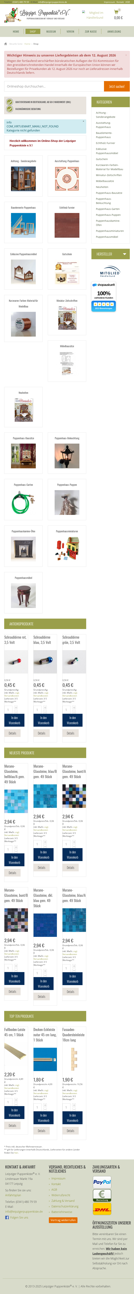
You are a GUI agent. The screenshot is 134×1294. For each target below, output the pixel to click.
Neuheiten (23, 392)
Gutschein (67, 254)
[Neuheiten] (23, 410)
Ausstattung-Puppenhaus (67, 161)
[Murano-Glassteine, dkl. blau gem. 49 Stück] (45, 925)
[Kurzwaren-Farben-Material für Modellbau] (23, 324)
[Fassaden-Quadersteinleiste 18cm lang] (74, 1059)
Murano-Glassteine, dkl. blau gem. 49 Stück (43, 897)
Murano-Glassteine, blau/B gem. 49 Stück (45, 771)
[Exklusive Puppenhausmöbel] (23, 272)
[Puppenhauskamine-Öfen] (23, 549)
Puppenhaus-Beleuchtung (67, 438)
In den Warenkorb (14, 720)
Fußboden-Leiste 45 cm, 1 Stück (14, 1032)
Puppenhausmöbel (23, 578)
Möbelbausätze (67, 346)
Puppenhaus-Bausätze (23, 438)
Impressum (109, 2)
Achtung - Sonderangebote (23, 161)
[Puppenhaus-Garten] (23, 502)
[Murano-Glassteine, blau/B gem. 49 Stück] (45, 796)
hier (16, 1152)
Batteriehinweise (61, 1212)
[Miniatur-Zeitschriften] (67, 318)
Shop (33, 31)
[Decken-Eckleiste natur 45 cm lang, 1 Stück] (45, 1059)
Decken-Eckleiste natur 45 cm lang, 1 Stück (45, 1034)
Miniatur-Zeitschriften (67, 300)
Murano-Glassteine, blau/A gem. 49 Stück (74, 895)
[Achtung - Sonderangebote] (23, 178)
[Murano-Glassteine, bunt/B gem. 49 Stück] (16, 920)
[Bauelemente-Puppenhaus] (23, 225)
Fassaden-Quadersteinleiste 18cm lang (73, 1034)
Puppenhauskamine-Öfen (23, 531)
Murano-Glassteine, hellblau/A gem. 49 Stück (14, 773)
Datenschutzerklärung (64, 1206)
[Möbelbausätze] (67, 364)
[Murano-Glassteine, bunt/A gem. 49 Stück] (74, 796)
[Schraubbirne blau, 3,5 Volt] (45, 662)
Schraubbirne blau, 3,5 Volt (42, 639)
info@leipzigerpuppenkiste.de (52, 2)
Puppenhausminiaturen (67, 531)
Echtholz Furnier (67, 207)
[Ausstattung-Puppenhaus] (67, 178)
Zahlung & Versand (63, 1201)
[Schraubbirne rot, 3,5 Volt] (16, 662)
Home (16, 31)
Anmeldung (114, 31)
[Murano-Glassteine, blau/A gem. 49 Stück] (74, 920)
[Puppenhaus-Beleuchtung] (67, 456)
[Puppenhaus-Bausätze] (23, 456)
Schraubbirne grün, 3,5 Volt (71, 639)
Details (12, 733)
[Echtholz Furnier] (67, 225)
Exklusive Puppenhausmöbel (23, 254)
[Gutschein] (67, 272)
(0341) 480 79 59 (21, 2)
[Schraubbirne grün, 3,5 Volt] (74, 662)
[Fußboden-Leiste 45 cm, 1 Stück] (16, 1054)
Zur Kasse (91, 31)
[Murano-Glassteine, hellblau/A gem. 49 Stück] (16, 801)
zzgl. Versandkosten (12, 694)
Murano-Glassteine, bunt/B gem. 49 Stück (16, 895)
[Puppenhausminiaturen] (67, 549)
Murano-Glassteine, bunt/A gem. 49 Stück (74, 771)
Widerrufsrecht (60, 1195)
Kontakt (120, 2)
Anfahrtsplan (13, 1195)
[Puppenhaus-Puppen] (67, 502)
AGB (127, 2)
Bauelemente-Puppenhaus (23, 207)
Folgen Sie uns (19, 1217)
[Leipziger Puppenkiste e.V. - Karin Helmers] (37, 15)
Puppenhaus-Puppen (67, 484)
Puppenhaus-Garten (23, 484)
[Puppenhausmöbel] (23, 595)
